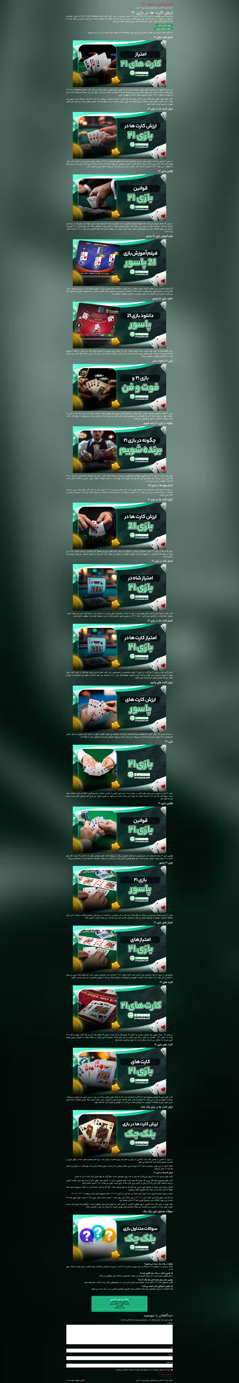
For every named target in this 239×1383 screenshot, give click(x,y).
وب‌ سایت (169, 1362)
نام (171, 1347)
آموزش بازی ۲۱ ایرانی (119, 1301)
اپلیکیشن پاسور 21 (157, 4)
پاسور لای (126, 1304)
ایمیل (170, 1355)
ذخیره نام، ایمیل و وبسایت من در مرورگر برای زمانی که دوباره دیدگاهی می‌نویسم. (143, 1370)
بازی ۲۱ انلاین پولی (116, 1304)
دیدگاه (170, 1323)
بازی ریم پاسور (119, 1307)
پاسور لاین (119, 1306)
